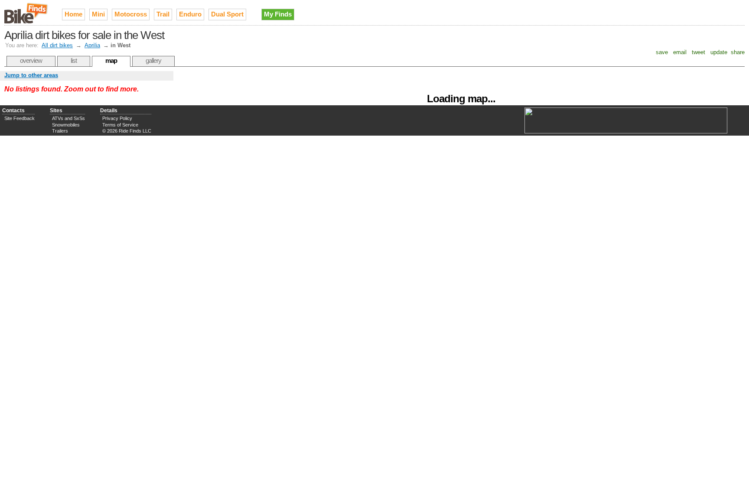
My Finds (278, 14)
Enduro (190, 14)
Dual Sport (227, 14)
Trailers (60, 130)
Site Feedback (19, 118)
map (111, 60)
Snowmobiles (66, 124)
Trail (162, 14)
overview (31, 60)
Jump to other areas (31, 75)
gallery (153, 60)
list (74, 60)
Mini (98, 14)
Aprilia (92, 45)
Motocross (130, 14)
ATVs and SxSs (68, 118)
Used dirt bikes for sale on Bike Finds (26, 12)
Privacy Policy (117, 118)
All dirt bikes (57, 45)
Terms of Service (120, 124)
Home (73, 14)
